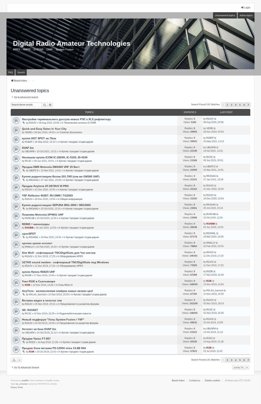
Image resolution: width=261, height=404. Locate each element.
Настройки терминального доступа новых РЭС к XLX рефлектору (66, 119)
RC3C (28, 161)
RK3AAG (33, 180)
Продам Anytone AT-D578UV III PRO (45, 186)
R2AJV (32, 123)
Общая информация (71, 199)
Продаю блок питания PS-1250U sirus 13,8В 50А (54, 348)
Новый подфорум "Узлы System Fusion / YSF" (53, 319)
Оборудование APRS (71, 256)
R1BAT (28, 142)
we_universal (21, 384)
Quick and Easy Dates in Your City (44, 128)
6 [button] (244, 104)
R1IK (27, 285)
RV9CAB (29, 218)
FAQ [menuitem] (10, 72)
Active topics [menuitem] (246, 15)
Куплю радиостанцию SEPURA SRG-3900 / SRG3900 (56, 205)
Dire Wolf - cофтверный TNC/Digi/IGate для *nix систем (58, 252)
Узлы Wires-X (65, 285)
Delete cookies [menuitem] (212, 380)
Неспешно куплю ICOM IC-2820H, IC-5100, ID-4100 (55, 157)
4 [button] (235, 104)
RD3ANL (33, 237)
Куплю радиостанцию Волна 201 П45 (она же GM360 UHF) (61, 176)
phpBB (25, 380)
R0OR (28, 275)
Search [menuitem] (21, 72)
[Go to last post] (215, 119)
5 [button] (240, 104)
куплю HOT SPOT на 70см (39, 138)
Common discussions (71, 132)
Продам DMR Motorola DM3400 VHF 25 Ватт (51, 166)
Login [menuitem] (247, 7)
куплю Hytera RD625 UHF (38, 271)
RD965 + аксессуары (35, 224)
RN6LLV (29, 246)
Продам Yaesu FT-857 (36, 338)
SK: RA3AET (30, 309)
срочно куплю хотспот (37, 243)
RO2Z (32, 342)
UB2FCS (33, 170)
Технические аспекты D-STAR (80, 123)
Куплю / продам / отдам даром (76, 142)
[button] (248, 104)
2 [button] (227, 104)
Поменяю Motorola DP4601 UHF (43, 214)
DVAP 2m (28, 147)
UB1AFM (29, 151)
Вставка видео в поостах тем (42, 300)
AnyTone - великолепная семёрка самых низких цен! (57, 290)
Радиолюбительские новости (75, 313)
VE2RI (28, 132)
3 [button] (231, 104)
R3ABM (29, 227)
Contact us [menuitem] (194, 380)
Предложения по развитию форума (79, 304)
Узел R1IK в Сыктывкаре (38, 281)
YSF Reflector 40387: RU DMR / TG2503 (47, 195)
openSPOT (29, 233)
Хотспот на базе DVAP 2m (39, 329)
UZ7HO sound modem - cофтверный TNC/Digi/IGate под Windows (65, 262)
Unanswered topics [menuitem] (225, 15)
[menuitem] (14, 387)
